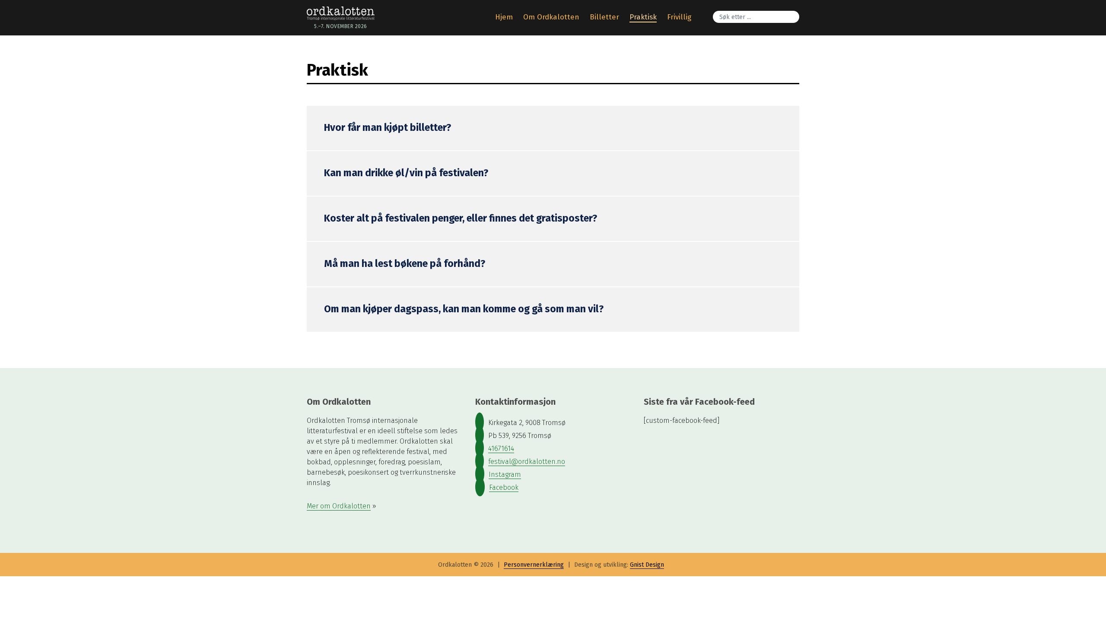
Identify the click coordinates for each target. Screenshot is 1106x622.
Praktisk (643, 17)
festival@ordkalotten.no (526, 461)
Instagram (505, 474)
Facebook (503, 487)
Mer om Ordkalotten (339, 506)
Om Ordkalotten (551, 17)
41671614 (501, 448)
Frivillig (679, 17)
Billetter (604, 17)
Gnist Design (647, 564)
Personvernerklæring (534, 564)
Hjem (504, 17)
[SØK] (797, 11)
